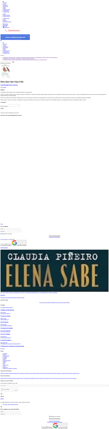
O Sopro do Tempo (5, 316)
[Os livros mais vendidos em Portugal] (47, 302)
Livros (4, 3)
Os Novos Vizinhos (5, 334)
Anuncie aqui (5, 365)
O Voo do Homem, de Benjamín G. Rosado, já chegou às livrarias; (18, 58)
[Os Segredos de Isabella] (6, 325)
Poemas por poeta (6, 16)
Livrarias (5, 358)
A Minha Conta (6, 11)
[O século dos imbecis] (6, 337)
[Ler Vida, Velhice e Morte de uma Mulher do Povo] (11, 292)
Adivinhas (5, 357)
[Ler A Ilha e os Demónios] (51, 292)
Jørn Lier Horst (4, 324)
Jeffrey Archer (3, 318)
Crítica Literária (4, 247)
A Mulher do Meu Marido (7, 310)
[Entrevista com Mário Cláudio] (17, 297)
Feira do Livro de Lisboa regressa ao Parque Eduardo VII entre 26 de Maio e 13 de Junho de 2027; (25, 59)
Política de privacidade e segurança (10, 368)
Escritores (5, 2)
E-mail (2, 229)
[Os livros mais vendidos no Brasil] (62, 302)
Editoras (4, 354)
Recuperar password (7, 21)
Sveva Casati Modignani (5, 330)
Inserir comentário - (5, 106)
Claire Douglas (3, 336)
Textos (4, 8)
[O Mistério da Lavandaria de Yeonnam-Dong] (11, 343)
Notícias (4, 361)
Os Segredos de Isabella (7, 328)
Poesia (4, 7)
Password (2, 231)
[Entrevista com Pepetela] (6, 297)
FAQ (4, 363)
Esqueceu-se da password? (54, 237)
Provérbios (5, 5)
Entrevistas (5, 353)
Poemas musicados (7, 360)
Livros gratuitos (6, 355)
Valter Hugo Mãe (4, 342)
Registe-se (5, 20)
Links (4, 366)
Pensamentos (5, 6)
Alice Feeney (3, 312)
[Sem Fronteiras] (5, 319)
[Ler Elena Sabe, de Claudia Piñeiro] (54, 291)
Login (4, 19)
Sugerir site (5, 367)
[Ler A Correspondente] (41, 292)
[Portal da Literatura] (10, 32)
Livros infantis (6, 10)
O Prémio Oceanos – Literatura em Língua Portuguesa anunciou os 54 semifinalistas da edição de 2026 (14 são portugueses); (30, 57)
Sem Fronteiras (4, 322)
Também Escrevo (6, 9)
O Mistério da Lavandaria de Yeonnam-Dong (12, 346)
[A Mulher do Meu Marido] (7, 307)
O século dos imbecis (6, 340)
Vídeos (4, 359)
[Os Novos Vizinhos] (6, 331)
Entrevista (3, 295)
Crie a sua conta (4, 239)
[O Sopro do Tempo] (5, 313)
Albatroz (4, 87)
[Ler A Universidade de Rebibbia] (29, 292)
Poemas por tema (6, 15)
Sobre (4, 362)
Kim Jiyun (3, 348)
